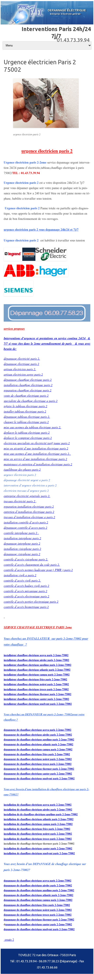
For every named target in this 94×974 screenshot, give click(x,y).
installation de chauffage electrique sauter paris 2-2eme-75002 (38, 848)
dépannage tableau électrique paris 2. (27, 416)
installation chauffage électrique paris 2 (28, 385)
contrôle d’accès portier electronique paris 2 (31, 601)
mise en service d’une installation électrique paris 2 (35, 459)
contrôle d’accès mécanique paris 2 (25, 591)
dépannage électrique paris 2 (21, 364)
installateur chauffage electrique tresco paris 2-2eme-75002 (36, 689)
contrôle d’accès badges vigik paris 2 (26, 586)
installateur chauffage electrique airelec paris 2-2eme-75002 (36, 660)
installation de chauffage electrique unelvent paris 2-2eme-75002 (39, 853)
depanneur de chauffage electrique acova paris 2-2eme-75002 (37, 730)
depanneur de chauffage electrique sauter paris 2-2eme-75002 (38, 773)
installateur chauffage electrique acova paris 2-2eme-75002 (36, 655)
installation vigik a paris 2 (20, 575)
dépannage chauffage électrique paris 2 (28, 379)
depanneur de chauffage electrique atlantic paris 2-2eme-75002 (38, 744)
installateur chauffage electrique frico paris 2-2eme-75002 (35, 679)
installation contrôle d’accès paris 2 (26, 522)
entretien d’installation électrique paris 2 (29, 512)
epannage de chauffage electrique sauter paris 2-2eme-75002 (38, 924)
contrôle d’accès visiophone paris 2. (26, 559)
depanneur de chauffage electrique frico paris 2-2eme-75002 (37, 754)
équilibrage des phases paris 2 (22, 469)
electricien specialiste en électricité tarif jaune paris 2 (37, 443)
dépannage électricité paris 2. (22, 358)
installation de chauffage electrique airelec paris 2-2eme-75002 (38, 809)
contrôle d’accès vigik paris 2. (22, 580)
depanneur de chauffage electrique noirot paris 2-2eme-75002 (38, 759)
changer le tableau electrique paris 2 (26, 422)
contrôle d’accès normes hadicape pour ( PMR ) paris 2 (38, 570)
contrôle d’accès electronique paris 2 (26, 596)
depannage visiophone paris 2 (22, 554)
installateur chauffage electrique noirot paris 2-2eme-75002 (36, 684)
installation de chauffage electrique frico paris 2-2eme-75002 (37, 829)
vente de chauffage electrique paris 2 (26, 395)
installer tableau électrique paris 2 (25, 411)
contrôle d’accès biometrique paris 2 (26, 607)
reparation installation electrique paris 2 (29, 506)
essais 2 (9, 939)
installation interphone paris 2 (22, 538)
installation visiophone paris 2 (22, 549)
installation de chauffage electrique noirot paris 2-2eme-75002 (38, 834)
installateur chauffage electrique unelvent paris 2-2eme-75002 (38, 704)
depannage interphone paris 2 (22, 543)
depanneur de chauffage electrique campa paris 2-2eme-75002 (38, 749)
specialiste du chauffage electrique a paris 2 (30, 401)
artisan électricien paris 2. (20, 369)
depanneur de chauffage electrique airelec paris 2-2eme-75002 (38, 734)
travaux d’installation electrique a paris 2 (29, 517)
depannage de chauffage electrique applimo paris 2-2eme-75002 (39, 890)
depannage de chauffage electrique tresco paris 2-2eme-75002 (37, 915)
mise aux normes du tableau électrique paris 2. (32, 427)
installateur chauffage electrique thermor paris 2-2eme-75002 (37, 694)
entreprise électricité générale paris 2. (27, 496)
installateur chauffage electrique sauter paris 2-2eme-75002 (36, 699)
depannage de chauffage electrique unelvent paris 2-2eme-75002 (39, 929)
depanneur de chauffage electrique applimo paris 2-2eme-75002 (39, 739)
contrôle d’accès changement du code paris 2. (32, 564)
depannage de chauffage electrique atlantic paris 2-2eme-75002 (38, 895)
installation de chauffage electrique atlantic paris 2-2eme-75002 (38, 819)
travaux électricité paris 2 (20, 501)
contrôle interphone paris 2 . (21, 533)
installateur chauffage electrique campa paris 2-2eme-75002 (37, 674)
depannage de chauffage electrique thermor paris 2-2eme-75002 (39, 919)
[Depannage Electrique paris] (47, 23)
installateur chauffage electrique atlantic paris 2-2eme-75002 (37, 670)
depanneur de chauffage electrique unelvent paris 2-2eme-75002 (39, 778)
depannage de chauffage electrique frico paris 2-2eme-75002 (37, 905)
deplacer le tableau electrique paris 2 (27, 432)
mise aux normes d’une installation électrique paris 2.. (37, 453)
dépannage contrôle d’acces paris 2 (25, 527)
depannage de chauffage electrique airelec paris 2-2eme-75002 (38, 885)
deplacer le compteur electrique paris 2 (28, 438)
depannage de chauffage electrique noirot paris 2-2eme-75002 (38, 910)
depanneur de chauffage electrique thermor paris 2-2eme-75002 (39, 769)
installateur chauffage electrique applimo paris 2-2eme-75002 (37, 665)
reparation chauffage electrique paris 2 (27, 390)
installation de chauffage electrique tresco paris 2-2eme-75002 (38, 839)
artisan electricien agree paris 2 (23, 374)
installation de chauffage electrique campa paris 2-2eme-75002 (38, 824)
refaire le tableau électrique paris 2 (25, 406)
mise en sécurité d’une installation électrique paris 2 (36, 448)
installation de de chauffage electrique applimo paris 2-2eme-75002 (41, 814)
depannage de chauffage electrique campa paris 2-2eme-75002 (38, 900)
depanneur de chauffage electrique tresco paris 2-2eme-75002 (37, 764)
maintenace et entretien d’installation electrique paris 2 (38, 464)
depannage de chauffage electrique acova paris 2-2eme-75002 (37, 880)
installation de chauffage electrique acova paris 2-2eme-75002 (37, 804)
